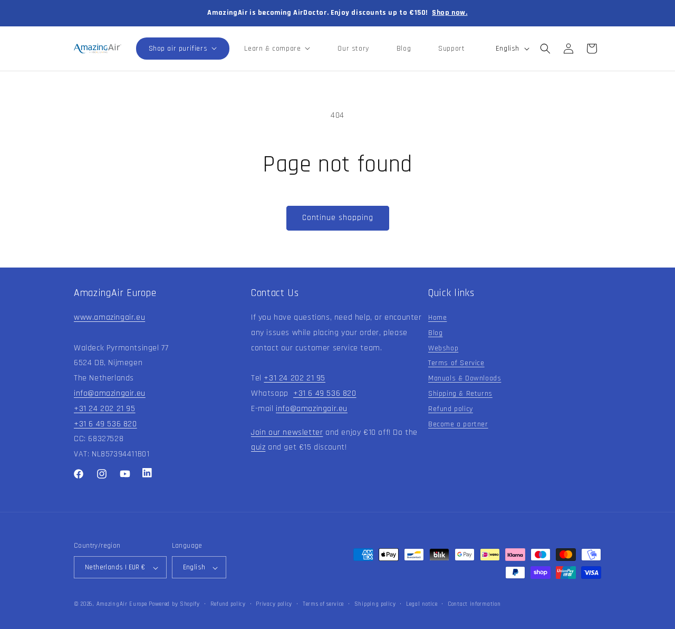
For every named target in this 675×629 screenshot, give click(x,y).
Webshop (443, 348)
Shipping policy (375, 604)
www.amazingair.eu (109, 317)
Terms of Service (456, 363)
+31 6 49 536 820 (105, 424)
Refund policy (450, 409)
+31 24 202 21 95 (105, 408)
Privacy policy (274, 604)
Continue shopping (337, 218)
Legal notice (421, 604)
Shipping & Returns (460, 393)
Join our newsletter (287, 432)
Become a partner (458, 424)
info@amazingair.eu (110, 393)
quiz (258, 447)
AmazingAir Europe (122, 604)
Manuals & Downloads (464, 378)
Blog (435, 333)
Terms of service (323, 604)
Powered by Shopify (174, 604)
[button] (183, 48)
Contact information (474, 604)
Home (437, 317)
